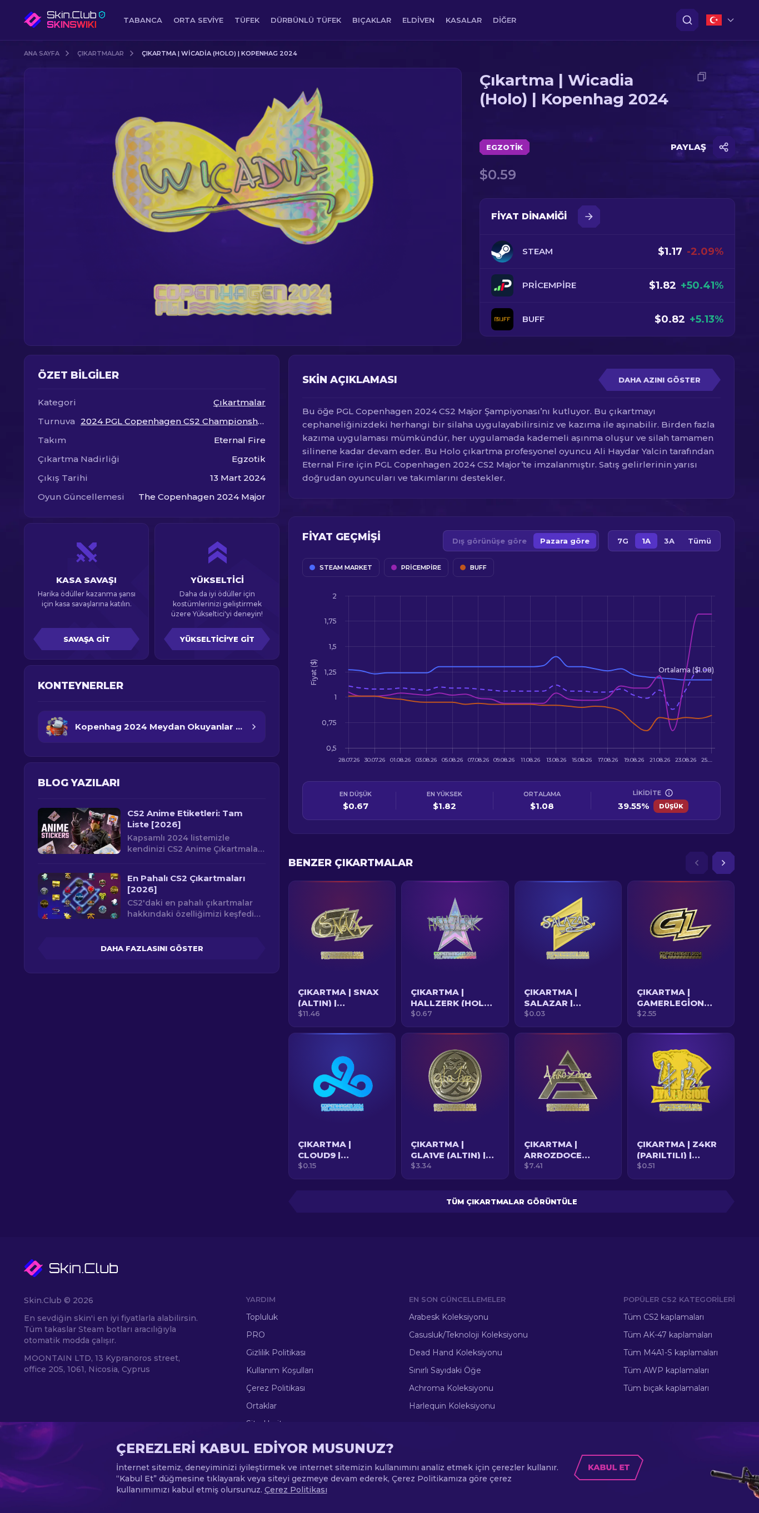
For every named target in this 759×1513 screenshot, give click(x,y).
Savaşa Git (86, 639)
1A (646, 540)
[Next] (723, 863)
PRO (255, 1335)
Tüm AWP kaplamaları (666, 1370)
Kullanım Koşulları (279, 1370)
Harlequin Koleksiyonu (452, 1406)
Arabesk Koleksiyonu (448, 1317)
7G (622, 540)
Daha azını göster (659, 379)
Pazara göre (565, 540)
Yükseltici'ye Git (217, 639)
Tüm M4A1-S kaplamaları (670, 1353)
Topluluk (262, 1317)
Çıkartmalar (100, 53)
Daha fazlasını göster (152, 948)
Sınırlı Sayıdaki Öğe (445, 1370)
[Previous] (697, 863)
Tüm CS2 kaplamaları (663, 1317)
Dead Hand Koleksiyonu (455, 1353)
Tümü (699, 540)
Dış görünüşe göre (489, 540)
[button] (342, 954)
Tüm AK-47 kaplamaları (667, 1335)
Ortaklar (261, 1406)
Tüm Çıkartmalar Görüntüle (511, 1201)
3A (669, 540)
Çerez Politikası (275, 1388)
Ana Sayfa (41, 53)
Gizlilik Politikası (276, 1353)
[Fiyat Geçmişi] (589, 216)
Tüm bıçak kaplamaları (666, 1388)
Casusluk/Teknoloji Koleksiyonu (468, 1335)
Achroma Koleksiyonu (451, 1388)
